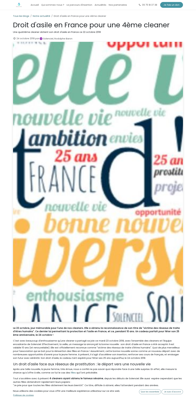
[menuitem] (34, 5)
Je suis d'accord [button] (172, 391)
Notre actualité (41, 16)
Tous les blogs (21, 16)
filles (73, 372)
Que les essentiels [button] (150, 391)
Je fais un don (171, 4)
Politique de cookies (23, 395)
